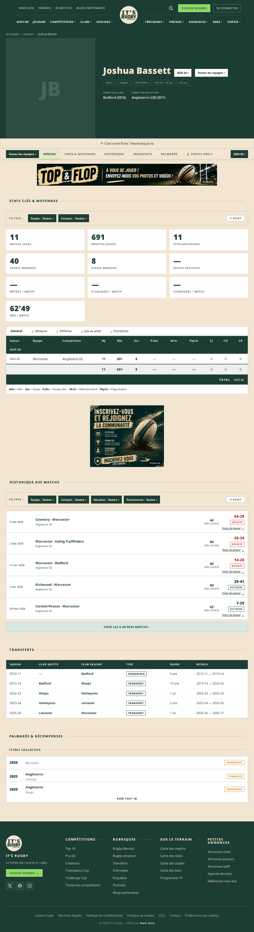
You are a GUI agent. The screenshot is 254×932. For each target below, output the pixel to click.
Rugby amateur (124, 855)
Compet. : (73, 218)
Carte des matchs (173, 848)
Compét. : (73, 500)
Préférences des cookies (202, 915)
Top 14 (70, 848)
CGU (162, 915)
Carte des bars (170, 870)
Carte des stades (172, 863)
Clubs (86, 22)
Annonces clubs (219, 851)
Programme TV (171, 878)
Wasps (86, 683)
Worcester (88, 713)
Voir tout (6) (127, 798)
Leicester (88, 703)
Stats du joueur (233, 528)
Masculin (26, 8)
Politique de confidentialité (104, 915)
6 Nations (72, 863)
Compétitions (62, 22)
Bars (217, 22)
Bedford (87, 674)
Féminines (154, 22)
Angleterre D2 (43, 524)
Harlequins (89, 693)
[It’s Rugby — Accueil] (14, 843)
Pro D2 (70, 855)
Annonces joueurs (221, 859)
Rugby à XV (64, 8)
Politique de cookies (141, 915)
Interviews (120, 870)
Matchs (23, 22)
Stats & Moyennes (80, 154)
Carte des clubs (171, 855)
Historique (114, 154)
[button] (127, 521)
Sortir (233, 22)
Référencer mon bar (222, 881)
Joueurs (39, 22)
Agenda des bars (220, 873)
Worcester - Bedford (51, 563)
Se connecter (227, 8)
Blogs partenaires (91, 8)
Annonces (198, 22)
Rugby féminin (123, 848)
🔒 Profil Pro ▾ (199, 154)
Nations (104, 22)
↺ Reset (236, 218)
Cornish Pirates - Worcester (57, 606)
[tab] (16, 331)
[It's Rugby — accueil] (129, 14)
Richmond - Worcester (53, 584)
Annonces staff (219, 866)
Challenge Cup (76, 878)
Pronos (176, 22)
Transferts (142, 154)
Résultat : (106, 500)
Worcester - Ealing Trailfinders (59, 541)
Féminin (45, 8)
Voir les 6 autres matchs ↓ (127, 627)
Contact (175, 915)
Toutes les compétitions (82, 885)
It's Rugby (12, 34)
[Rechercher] (171, 8)
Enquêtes (120, 878)
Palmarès (169, 154)
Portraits (119, 885)
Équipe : (42, 218)
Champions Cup (77, 870)
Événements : (142, 500)
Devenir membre (194, 8)
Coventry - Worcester (52, 519)
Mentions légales (70, 915)
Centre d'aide (44, 915)
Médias (49, 154)
